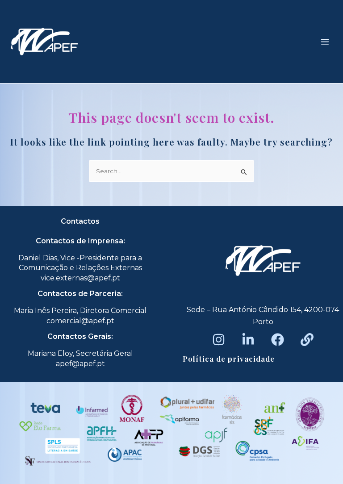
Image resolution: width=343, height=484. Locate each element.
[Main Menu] (325, 41)
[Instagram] (218, 339)
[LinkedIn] (248, 339)
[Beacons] (307, 339)
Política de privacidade (229, 358)
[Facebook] (277, 339)
